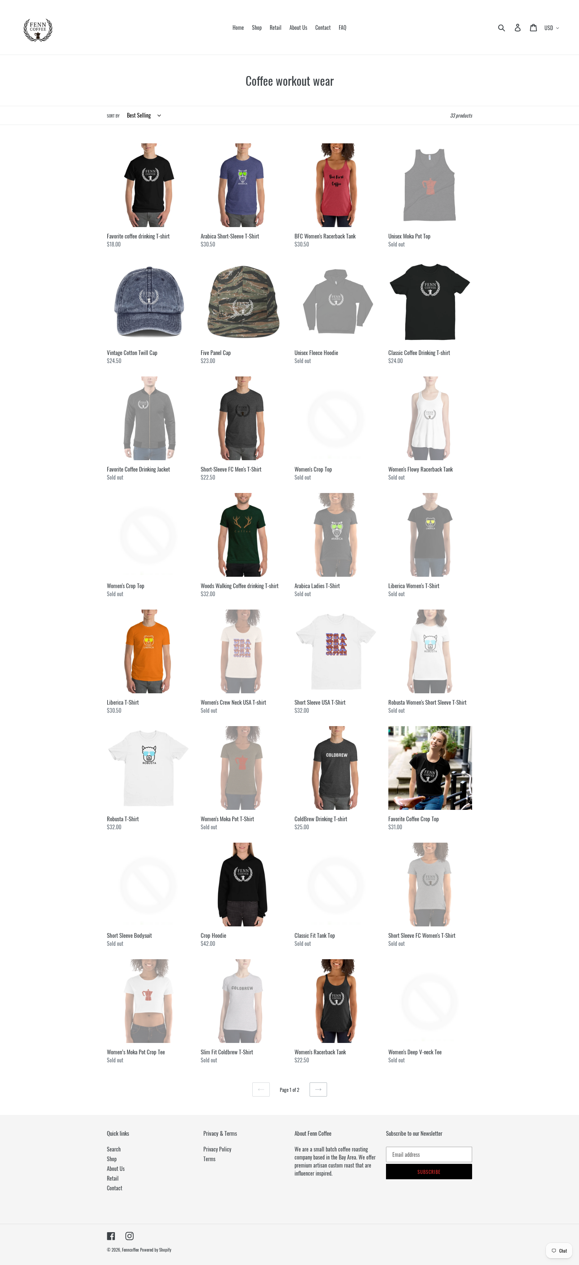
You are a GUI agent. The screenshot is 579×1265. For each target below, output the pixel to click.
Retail (113, 1178)
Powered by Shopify (155, 1249)
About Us (116, 1169)
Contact (114, 1188)
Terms (209, 1159)
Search (114, 1149)
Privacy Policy (217, 1149)
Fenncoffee (130, 1249)
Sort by (113, 116)
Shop (112, 1159)
